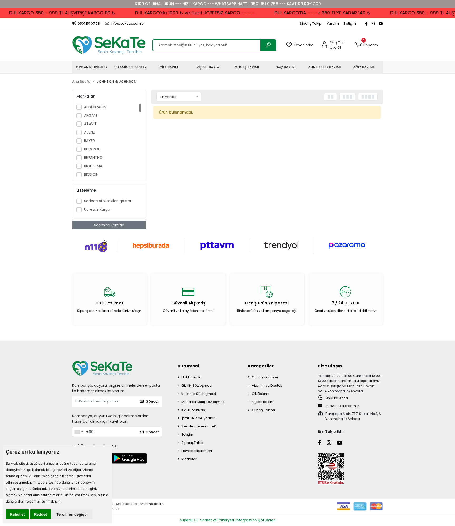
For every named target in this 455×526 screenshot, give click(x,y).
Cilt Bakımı (260, 393)
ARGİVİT (91, 115)
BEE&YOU (92, 149)
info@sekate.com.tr (342, 405)
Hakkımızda (191, 377)
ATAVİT (90, 123)
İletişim (350, 23)
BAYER (89, 140)
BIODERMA (93, 166)
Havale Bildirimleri (196, 450)
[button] (366, 45)
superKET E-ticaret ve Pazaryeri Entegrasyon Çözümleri (227, 520)
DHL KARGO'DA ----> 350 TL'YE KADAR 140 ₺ (315, 13)
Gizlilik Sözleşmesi (196, 385)
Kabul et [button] (17, 514)
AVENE (89, 132)
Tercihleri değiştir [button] (72, 514)
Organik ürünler (265, 377)
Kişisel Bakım (263, 401)
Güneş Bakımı (263, 409)
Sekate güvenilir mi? (198, 426)
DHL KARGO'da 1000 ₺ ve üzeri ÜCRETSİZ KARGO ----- (188, 13)
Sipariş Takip (311, 23)
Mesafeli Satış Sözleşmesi (203, 401)
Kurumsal (188, 366)
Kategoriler (261, 366)
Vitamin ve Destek (267, 385)
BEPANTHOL (94, 157)
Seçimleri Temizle (109, 225)
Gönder (152, 401)
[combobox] (78, 432)
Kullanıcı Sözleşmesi (198, 393)
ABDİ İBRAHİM (95, 107)
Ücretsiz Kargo (97, 209)
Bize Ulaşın (330, 366)
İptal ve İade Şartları (198, 418)
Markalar (189, 458)
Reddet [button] (40, 514)
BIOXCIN (91, 174)
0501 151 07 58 (336, 397)
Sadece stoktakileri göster (107, 201)
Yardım (333, 23)
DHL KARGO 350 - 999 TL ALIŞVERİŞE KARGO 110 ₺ (55, 13)
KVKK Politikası (193, 409)
